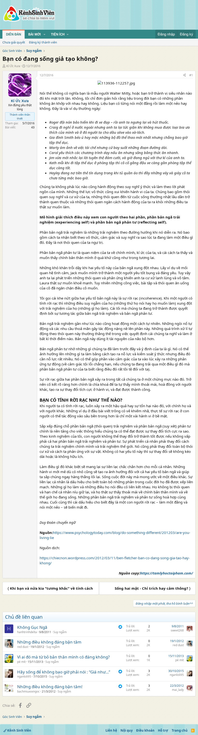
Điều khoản (145, 730)
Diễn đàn (13, 34)
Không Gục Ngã (32, 627)
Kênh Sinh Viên (19, 730)
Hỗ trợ (163, 730)
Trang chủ (180, 730)
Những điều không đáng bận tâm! (50, 686)
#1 (191, 75)
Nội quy (126, 730)
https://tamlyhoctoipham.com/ (166, 573)
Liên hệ (111, 730)
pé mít (21, 662)
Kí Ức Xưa (13, 66)
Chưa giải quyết (13, 42)
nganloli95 (24, 676)
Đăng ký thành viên (43, 42)
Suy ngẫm (60, 632)
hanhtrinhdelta (27, 632)
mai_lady (178, 690)
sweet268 (177, 630)
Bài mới (34, 34)
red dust (22, 647)
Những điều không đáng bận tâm (49, 642)
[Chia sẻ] (184, 75)
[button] (44, 34)
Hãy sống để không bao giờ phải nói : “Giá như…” (63, 672)
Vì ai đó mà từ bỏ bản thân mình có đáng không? (63, 657)
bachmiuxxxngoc (28, 691)
